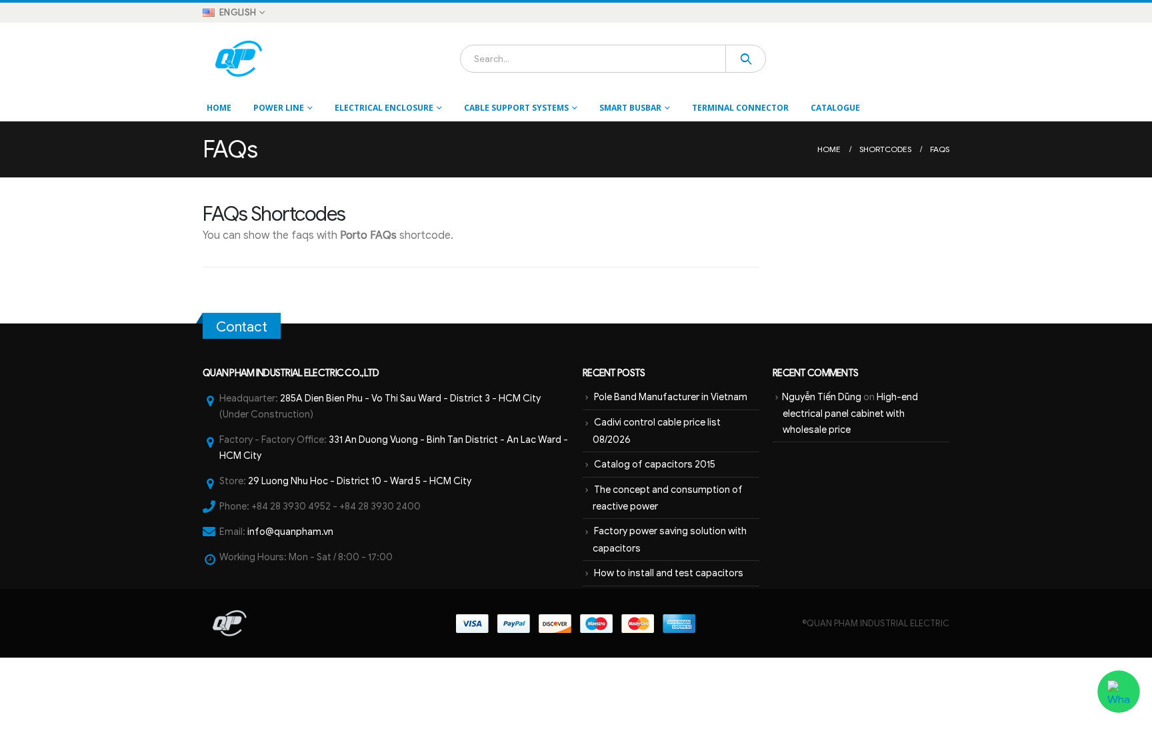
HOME (219, 107)
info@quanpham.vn (290, 532)
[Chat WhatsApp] (1119, 692)
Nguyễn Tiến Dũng (821, 397)
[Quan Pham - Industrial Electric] (240, 59)
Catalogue (835, 107)
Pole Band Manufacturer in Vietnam (670, 397)
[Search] (745, 58)
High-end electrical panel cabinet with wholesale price (850, 413)
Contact (241, 326)
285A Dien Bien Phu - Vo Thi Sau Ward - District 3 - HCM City (410, 398)
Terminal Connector (740, 107)
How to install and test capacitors (668, 573)
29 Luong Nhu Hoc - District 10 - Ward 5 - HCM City (359, 481)
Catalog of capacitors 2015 (654, 464)
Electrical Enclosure (384, 107)
